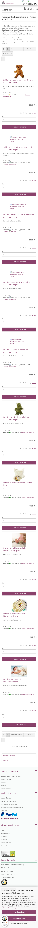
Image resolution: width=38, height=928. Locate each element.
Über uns (4, 811)
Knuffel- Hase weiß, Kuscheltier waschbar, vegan (17, 283)
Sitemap (5, 760)
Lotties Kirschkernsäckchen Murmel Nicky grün (15, 549)
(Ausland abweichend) (9, 164)
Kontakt (3, 786)
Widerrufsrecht (6, 833)
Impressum (4, 836)
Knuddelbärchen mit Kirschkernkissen (12, 680)
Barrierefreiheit (6, 789)
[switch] (5, 925)
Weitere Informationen (19, 924)
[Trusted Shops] (4, 882)
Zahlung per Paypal (7, 871)
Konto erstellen (6, 843)
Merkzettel (4, 846)
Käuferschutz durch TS (8, 874)
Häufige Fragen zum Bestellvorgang (12, 807)
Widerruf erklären (9, 818)
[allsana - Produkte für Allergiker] (7, 2)
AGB (2, 830)
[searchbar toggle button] (24, 2)
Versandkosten (6, 798)
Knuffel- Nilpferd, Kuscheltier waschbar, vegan (16, 418)
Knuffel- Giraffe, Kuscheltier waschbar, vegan (15, 351)
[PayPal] (9, 814)
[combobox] (16, 49)
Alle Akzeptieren (19, 912)
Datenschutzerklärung (9, 908)
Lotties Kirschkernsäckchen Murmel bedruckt (15, 615)
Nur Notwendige (19, 918)
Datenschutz (5, 839)
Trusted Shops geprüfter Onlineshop (12, 865)
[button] (4, 49)
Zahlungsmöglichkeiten (8, 801)
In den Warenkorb (19, 127)
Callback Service (6, 779)
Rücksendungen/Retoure (9, 804)
